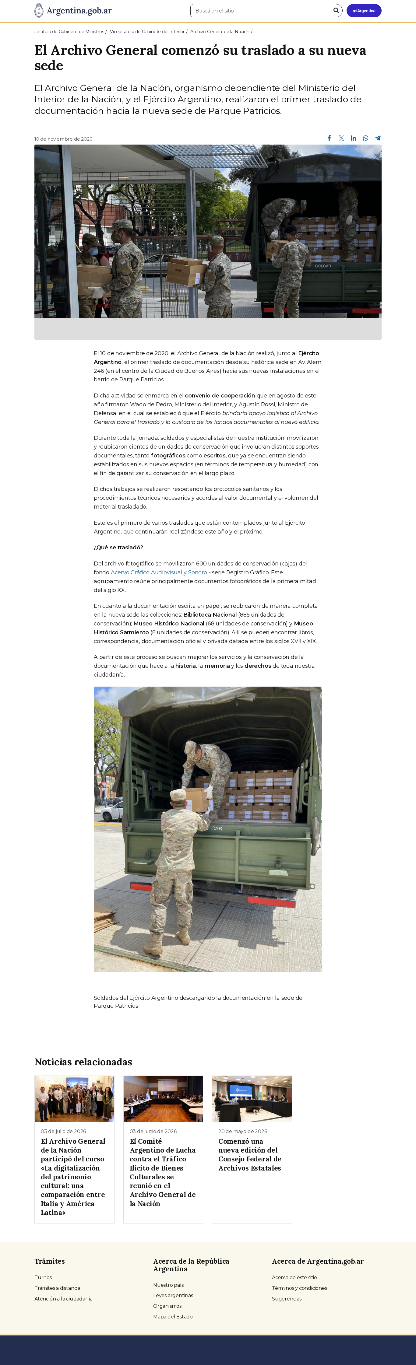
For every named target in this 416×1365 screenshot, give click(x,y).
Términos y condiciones (299, 1288)
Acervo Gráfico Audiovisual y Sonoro (159, 572)
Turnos (43, 1277)
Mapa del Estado (173, 1317)
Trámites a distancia (57, 1288)
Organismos (167, 1306)
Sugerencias (286, 1299)
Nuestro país (168, 1285)
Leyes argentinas (173, 1295)
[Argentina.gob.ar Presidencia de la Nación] (73, 11)
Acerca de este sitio (294, 1277)
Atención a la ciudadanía (63, 1299)
